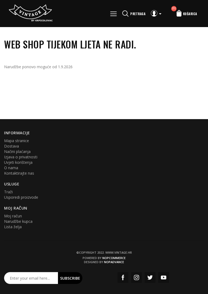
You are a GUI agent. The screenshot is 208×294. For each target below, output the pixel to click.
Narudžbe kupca (18, 221)
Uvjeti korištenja (18, 162)
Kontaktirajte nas (19, 173)
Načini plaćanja (17, 151)
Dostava (11, 146)
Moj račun (13, 215)
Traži (8, 191)
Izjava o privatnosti (20, 156)
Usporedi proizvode (21, 197)
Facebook (123, 277)
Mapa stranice (16, 140)
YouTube (163, 277)
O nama (11, 167)
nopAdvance (114, 262)
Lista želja (13, 226)
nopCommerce (114, 258)
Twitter (150, 277)
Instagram (136, 277)
